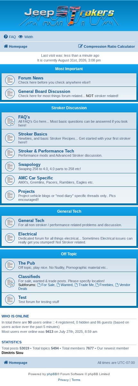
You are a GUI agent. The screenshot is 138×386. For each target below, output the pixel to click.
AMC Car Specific (35, 178)
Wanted (67, 285)
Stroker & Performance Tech (46, 151)
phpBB (52, 374)
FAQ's (24, 117)
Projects (26, 191)
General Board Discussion (44, 91)
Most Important (69, 69)
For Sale (48, 285)
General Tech (69, 211)
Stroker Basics (32, 134)
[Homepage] (69, 16)
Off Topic (69, 254)
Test (22, 297)
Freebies (106, 285)
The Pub (26, 263)
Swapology (29, 164)
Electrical (27, 234)
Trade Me (86, 285)
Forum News (30, 78)
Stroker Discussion (69, 108)
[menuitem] (9, 37)
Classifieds (29, 276)
